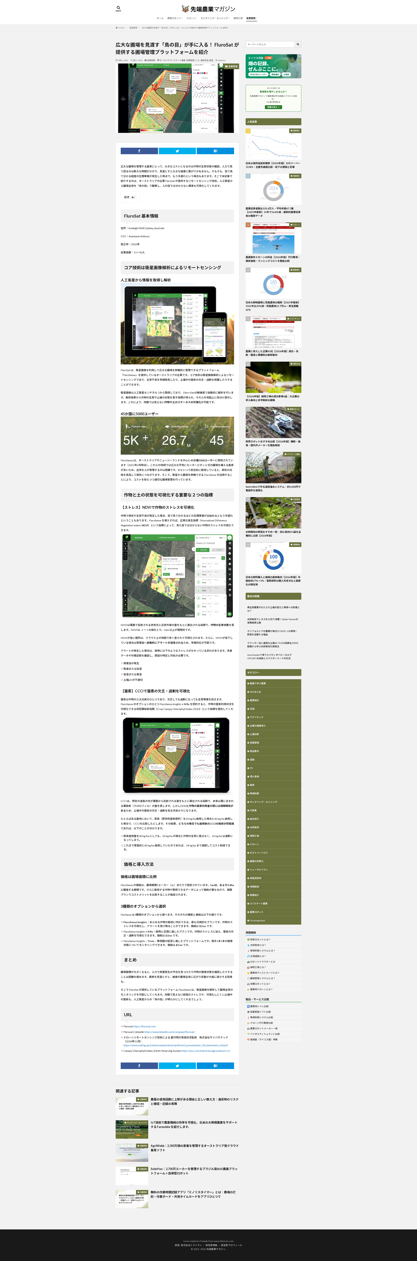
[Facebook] (139, 151)
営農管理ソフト (193, 60)
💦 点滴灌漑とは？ (256, 956)
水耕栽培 (296, 499)
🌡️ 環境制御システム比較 (260, 1017)
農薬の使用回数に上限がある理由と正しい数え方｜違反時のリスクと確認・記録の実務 (195, 1101)
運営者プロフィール (231, 1245)
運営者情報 (211, 1245)
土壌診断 (254, 734)
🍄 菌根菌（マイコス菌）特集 (262, 1039)
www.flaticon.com (224, 1241)
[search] (298, 44)
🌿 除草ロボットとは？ (259, 939)
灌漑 (252, 759)
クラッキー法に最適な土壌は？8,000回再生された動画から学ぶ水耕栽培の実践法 (273, 645)
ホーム (160, 18)
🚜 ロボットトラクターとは (261, 961)
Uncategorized (257, 920)
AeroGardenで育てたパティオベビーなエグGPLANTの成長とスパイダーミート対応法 (269, 656)
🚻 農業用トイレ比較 (257, 1006)
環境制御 (254, 793)
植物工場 (238, 18)
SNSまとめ (255, 691)
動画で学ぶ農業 (258, 683)
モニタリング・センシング (214, 18)
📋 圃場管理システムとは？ (261, 978)
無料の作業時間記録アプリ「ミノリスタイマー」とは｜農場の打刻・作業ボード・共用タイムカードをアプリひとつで (193, 1194)
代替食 (253, 810)
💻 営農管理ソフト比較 (259, 1011)
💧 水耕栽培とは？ (256, 945)
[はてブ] (215, 151)
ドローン (190, 18)
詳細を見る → (273, 107)
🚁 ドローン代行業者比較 (260, 1022)
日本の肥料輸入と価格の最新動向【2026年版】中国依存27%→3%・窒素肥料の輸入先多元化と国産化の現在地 (273, 581)
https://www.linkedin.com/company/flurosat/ (169, 1031)
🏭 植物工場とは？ (256, 967)
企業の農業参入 (258, 725)
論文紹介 (254, 818)
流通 (252, 708)
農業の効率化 (257, 861)
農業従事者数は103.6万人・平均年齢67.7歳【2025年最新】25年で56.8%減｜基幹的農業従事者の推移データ (273, 212)
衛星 (211, 60)
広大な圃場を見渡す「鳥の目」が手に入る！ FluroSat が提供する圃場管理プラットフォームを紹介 (185, 28)
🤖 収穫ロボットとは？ (259, 983)
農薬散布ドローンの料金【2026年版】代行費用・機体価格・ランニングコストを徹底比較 (273, 259)
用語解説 (296, 544)
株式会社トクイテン (191, 1245)
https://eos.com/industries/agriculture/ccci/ (206, 1050)
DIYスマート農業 (293, 454)
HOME (121, 28)
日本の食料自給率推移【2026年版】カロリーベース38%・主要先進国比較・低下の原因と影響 (273, 165)
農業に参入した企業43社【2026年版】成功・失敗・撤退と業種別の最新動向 (272, 353)
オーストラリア (166, 60)
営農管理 (250, 18)
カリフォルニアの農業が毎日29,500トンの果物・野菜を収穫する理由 (272, 633)
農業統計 (296, 131)
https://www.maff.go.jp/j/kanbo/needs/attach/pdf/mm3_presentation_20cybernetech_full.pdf (175, 1045)
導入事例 (254, 776)
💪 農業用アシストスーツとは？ (263, 972)
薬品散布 (254, 751)
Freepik (204, 1241)
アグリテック (295, 319)
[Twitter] (177, 151)
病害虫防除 (255, 878)
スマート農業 (179, 60)
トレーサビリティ (259, 869)
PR (251, 768)
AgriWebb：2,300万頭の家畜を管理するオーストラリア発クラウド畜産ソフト (195, 1148)
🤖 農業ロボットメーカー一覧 (262, 1028)
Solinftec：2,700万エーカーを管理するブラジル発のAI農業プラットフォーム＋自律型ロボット (194, 1171)
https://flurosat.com (144, 1026)
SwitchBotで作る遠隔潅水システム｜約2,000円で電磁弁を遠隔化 (273, 488)
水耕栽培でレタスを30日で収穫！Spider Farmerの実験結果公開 (272, 621)
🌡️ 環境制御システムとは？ (261, 950)
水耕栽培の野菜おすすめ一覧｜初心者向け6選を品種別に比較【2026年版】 (273, 533)
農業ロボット (174, 18)
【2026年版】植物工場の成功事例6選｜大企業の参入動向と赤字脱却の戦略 (272, 398)
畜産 (252, 785)
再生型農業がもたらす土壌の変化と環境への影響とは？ (273, 609)
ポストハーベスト (259, 852)
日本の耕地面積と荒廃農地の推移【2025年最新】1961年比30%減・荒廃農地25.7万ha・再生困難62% (273, 306)
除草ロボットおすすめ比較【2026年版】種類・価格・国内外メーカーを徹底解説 (273, 443)
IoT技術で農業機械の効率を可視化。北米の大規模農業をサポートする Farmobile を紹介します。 (194, 1125)
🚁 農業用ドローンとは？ (260, 989)
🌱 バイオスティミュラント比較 (263, 1034)
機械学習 (204, 60)
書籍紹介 (254, 895)
